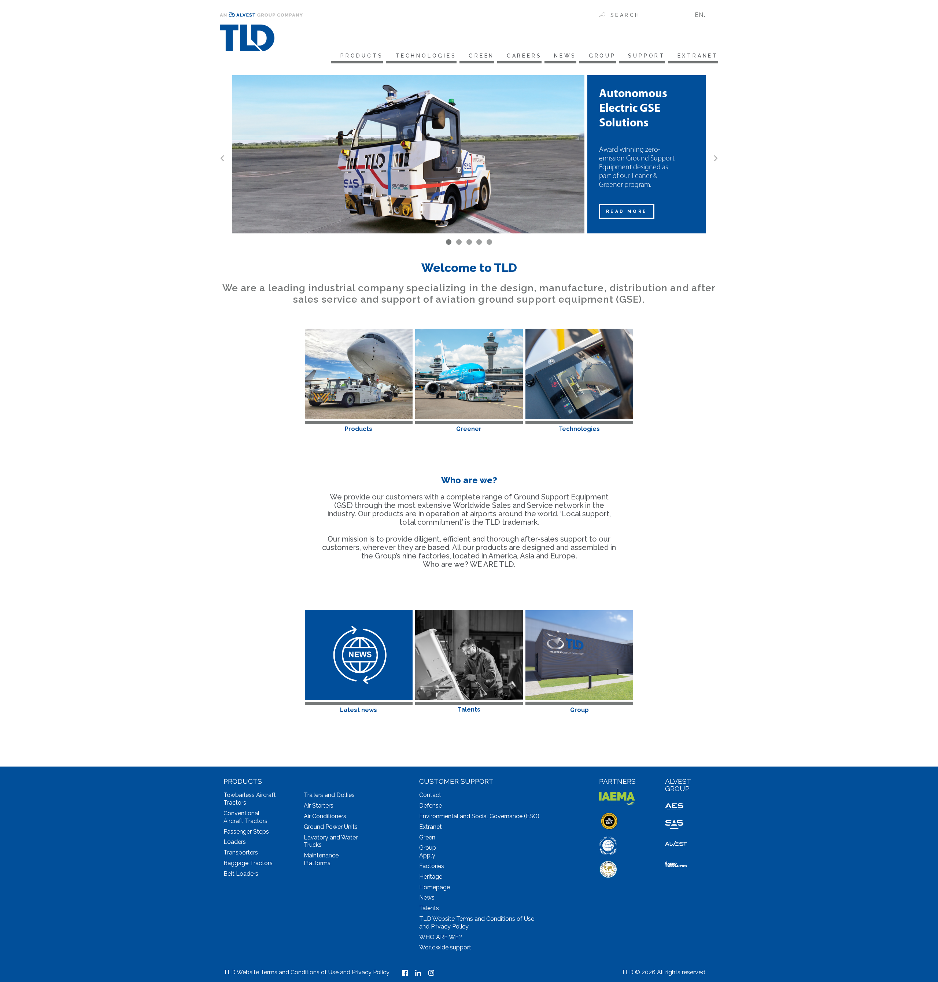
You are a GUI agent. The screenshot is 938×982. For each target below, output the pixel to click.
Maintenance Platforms (321, 859)
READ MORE (626, 211)
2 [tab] (459, 242)
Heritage (430, 876)
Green (481, 56)
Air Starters (318, 805)
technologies (425, 56)
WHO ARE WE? (440, 937)
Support (646, 56)
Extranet (697, 56)
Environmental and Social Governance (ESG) (479, 816)
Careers (524, 56)
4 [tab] (479, 242)
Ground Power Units (331, 826)
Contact (430, 794)
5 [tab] (489, 242)
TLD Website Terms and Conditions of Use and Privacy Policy (306, 972)
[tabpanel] (469, 154)
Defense (430, 805)
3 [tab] (469, 242)
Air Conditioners (325, 816)
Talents (429, 908)
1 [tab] (448, 242)
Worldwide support (445, 947)
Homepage (434, 887)
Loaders (235, 841)
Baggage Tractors (248, 863)
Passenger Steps (246, 831)
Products (361, 56)
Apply (427, 855)
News (565, 56)
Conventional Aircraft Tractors (245, 817)
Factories (431, 866)
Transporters (241, 852)
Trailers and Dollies (329, 794)
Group (602, 56)
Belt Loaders (241, 873)
